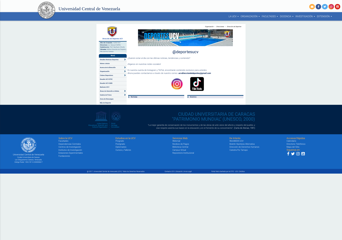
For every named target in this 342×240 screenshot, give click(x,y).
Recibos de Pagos (180, 144)
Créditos (242, 171)
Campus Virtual (179, 150)
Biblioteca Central (180, 147)
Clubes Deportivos (106, 75)
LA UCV (234, 16)
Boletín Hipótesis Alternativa (242, 144)
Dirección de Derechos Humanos (244, 147)
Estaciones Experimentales (71, 153)
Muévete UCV (104, 87)
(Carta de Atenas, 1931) (244, 128)
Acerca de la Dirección (108, 67)
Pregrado (120, 141)
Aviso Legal (188, 171)
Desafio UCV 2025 (106, 83)
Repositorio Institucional (183, 153)
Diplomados (121, 147)
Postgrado (120, 144)
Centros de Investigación (70, 147)
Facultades (63, 141)
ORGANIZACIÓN (251, 16)
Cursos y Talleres (123, 150)
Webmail (176, 141)
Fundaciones (64, 156)
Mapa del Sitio (293, 147)
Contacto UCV (169, 171)
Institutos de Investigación (70, 150)
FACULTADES (270, 16)
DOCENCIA (287, 16)
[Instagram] (331, 6)
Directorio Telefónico (296, 144)
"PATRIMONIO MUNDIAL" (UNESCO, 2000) (213, 119)
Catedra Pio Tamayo (239, 150)
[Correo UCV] (312, 6)
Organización (209, 26)
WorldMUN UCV (236, 141)
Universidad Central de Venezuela (89, 8)
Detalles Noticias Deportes (109, 59)
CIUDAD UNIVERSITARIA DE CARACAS (216, 114)
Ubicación (179, 171)
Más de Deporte (105, 103)
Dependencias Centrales (70, 144)
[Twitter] (325, 6)
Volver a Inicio (105, 63)
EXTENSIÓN (325, 16)
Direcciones (220, 26)
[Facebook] (318, 6)
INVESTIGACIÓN (305, 16)
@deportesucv (185, 51)
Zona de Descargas (106, 99)
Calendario (291, 141)
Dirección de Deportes (234, 26)
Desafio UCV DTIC (106, 79)
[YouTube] (337, 6)
